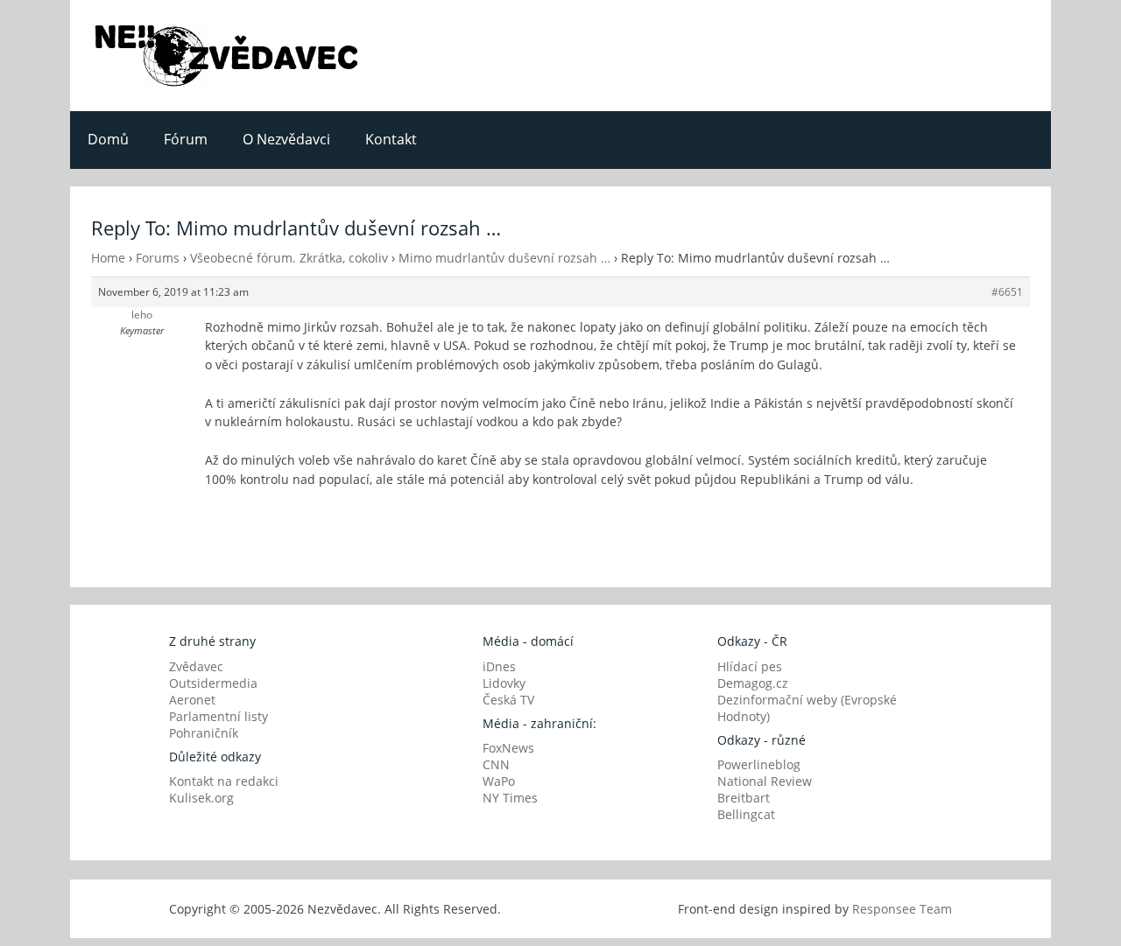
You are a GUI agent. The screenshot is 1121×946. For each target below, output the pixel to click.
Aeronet (192, 699)
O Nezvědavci (286, 139)
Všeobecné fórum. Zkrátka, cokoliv (289, 257)
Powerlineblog (758, 764)
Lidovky (504, 683)
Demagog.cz (752, 683)
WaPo (499, 781)
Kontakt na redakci (223, 781)
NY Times (510, 797)
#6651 (1007, 291)
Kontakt (391, 139)
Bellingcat (746, 814)
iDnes (499, 666)
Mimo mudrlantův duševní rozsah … (504, 257)
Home (108, 257)
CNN (496, 764)
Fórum (186, 139)
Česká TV (508, 699)
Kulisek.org (201, 797)
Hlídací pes (749, 666)
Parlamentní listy (218, 716)
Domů (108, 139)
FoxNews (508, 747)
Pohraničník (203, 733)
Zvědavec (196, 666)
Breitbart (743, 797)
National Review (764, 781)
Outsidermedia (213, 683)
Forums (158, 257)
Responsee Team (902, 908)
